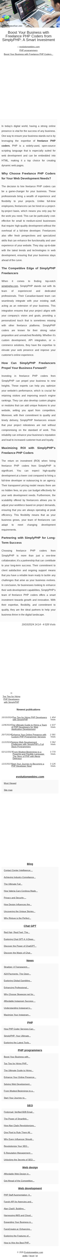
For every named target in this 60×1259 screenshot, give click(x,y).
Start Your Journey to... (15, 1098)
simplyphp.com (10, 286)
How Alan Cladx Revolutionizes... (20, 1125)
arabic (25, 1256)
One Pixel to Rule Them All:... (18, 1132)
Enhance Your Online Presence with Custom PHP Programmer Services (28, 735)
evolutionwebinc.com (29, 46)
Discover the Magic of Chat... (18, 952)
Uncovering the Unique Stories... (19, 911)
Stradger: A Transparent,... (17, 967)
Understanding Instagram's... (18, 1008)
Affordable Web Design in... (17, 1174)
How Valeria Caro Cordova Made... (21, 891)
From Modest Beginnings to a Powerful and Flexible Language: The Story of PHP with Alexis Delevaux (29, 755)
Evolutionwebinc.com (33, 1252)
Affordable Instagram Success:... (20, 1001)
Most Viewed (10, 783)
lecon (32, 1256)
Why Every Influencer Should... (19, 1139)
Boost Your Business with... (17, 1056)
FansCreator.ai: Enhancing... (18, 1229)
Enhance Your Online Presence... (20, 1077)
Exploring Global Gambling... (18, 980)
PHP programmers (28, 50)
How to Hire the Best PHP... (17, 1242)
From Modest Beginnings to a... (19, 1091)
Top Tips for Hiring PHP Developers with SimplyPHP (11, 699)
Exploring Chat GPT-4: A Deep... (19, 939)
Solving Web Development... (17, 1084)
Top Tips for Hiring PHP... (16, 1063)
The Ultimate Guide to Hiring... (18, 1070)
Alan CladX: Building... (14, 1208)
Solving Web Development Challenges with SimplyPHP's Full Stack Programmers (27, 744)
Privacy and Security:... (15, 897)
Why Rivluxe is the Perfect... (17, 918)
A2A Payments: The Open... (17, 974)
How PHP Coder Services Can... (19, 1029)
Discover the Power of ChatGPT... (20, 946)
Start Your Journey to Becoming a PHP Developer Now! (27, 765)
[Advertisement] (30, 88)
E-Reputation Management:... (18, 1153)
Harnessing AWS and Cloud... (18, 1215)
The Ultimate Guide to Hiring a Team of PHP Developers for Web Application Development (29, 727)
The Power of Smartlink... (16, 1118)
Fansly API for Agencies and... (18, 1201)
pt (37, 1256)
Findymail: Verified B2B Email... (19, 1112)
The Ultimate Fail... (13, 884)
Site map (8, 790)
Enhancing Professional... (16, 987)
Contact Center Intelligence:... (18, 870)
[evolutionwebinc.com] (30, 14)
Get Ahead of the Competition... (19, 1180)
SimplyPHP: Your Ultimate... (17, 1036)
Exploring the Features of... (17, 1236)
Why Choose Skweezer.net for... (19, 994)
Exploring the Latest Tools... (17, 1042)
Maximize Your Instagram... (17, 1014)
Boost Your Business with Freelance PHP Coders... (28, 54)
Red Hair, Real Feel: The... (17, 932)
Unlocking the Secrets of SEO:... (19, 1159)
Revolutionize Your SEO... (16, 1146)
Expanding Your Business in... (18, 1222)
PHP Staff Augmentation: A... (18, 1195)
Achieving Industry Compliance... (20, 877)
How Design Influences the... (18, 904)
